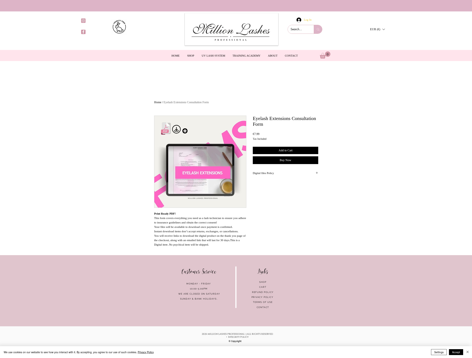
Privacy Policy (146, 352)
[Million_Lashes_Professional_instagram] (83, 20)
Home (157, 102)
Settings (439, 352)
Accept (456, 352)
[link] (325, 55)
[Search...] (318, 29)
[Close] (467, 352)
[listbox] (377, 29)
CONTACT (263, 307)
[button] (377, 29)
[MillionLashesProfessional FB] (83, 31)
